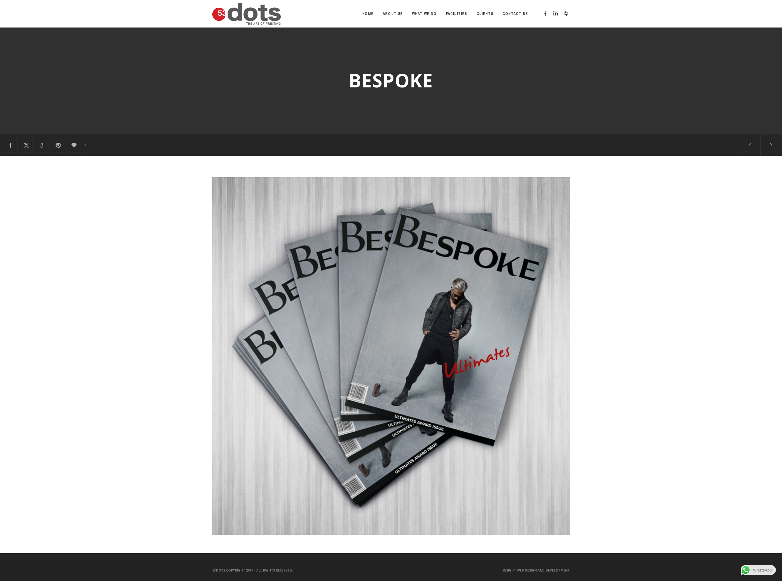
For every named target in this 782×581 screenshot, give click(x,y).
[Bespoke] (10, 145)
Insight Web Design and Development (536, 570)
